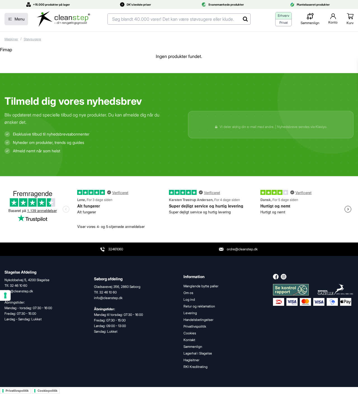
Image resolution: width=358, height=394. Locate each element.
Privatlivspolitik (17, 391)
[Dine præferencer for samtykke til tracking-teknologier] (5, 295)
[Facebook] (276, 276)
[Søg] (245, 19)
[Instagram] (283, 276)
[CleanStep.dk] (63, 19)
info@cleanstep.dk (108, 298)
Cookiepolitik (47, 391)
